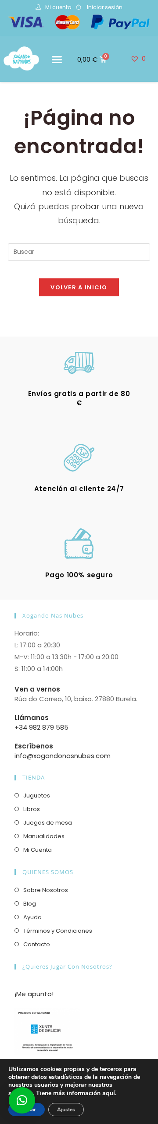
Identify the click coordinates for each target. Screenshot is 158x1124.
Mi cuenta (58, 7)
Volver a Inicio (79, 287)
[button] (57, 59)
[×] (22, 1100)
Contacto (36, 944)
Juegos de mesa (47, 822)
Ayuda (32, 917)
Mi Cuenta (37, 850)
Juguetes (36, 795)
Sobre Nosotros (45, 890)
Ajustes (66, 1109)
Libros (31, 809)
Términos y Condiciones (57, 931)
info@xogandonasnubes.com (62, 755)
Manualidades (44, 836)
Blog (29, 903)
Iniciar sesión (104, 7)
